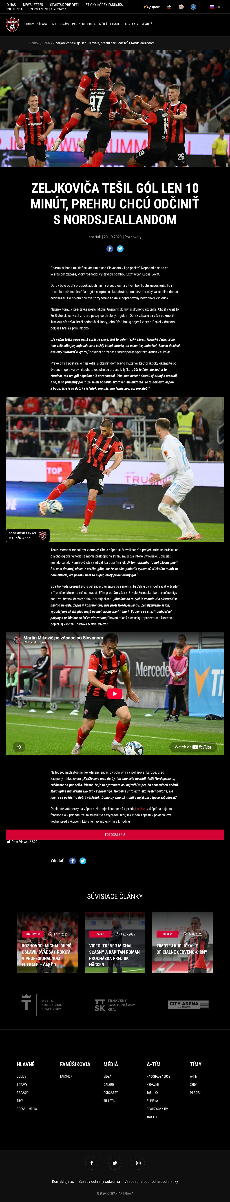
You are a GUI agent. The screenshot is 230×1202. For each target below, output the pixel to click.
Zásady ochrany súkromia (99, 1181)
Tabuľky (152, 1093)
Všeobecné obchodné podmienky (151, 1181)
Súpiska (152, 1101)
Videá (107, 1076)
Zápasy (42, 24)
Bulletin (109, 1101)
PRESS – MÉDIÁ (97, 24)
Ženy (193, 1084)
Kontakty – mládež (138, 24)
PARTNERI (78, 24)
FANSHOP (116, 24)
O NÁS (11, 5)
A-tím (193, 1076)
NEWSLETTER (33, 5)
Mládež (195, 1093)
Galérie (109, 1084)
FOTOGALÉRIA (115, 835)
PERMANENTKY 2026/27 (48, 9)
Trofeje (152, 1117)
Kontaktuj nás (63, 1181)
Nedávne (153, 1084)
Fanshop (66, 1076)
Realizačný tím (157, 1109)
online (141, 809)
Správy (64, 24)
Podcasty (111, 1093)
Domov (29, 24)
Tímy (53, 24)
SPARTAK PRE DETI (64, 5)
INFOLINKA (15, 9)
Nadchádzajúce (158, 1076)
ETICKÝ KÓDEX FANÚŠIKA (104, 5)
